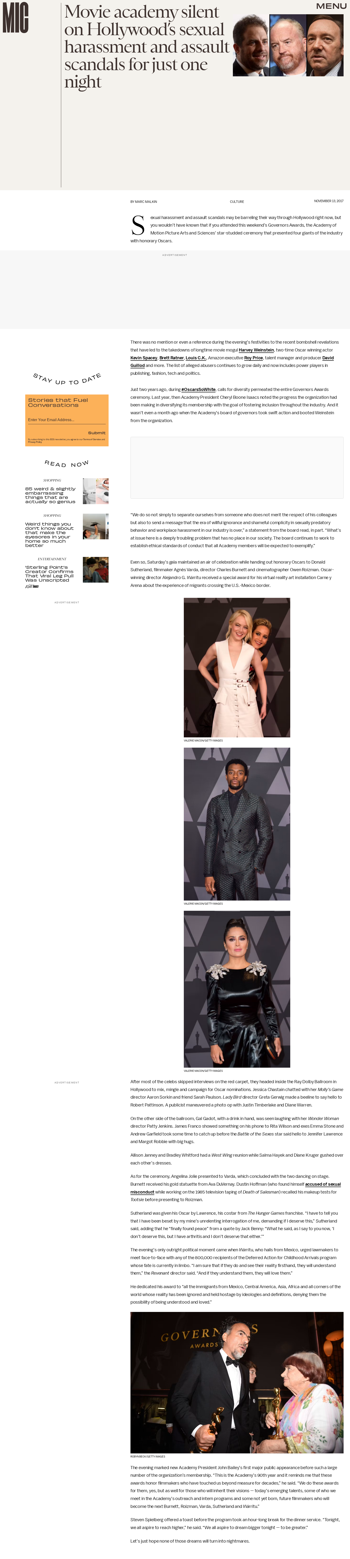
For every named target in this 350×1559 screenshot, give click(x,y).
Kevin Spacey (143, 358)
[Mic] (15, 17)
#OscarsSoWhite (198, 389)
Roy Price (253, 358)
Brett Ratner (172, 358)
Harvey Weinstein (256, 350)
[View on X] (237, 468)
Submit (97, 432)
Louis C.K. (196, 358)
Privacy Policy (35, 442)
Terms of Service (92, 439)
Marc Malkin (146, 202)
